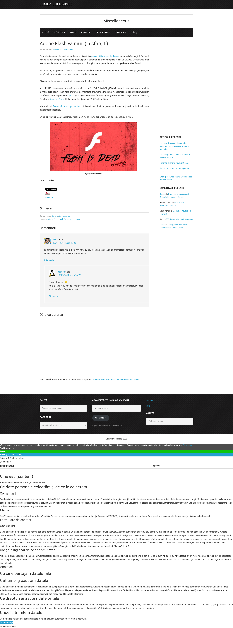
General (55, 216)
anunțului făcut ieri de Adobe (105, 56)
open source (75, 219)
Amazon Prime (57, 99)
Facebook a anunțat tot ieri (66, 106)
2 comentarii (67, 50)
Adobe (50, 219)
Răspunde (49, 260)
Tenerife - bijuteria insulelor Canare (174, 163)
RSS (148, 406)
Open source (64, 216)
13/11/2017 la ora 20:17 (68, 275)
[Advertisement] (176, 90)
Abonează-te (100, 418)
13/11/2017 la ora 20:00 (64, 243)
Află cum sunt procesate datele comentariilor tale (115, 379)
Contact (149, 401)
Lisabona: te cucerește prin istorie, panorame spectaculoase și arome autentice (174, 146)
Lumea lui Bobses (56, 4)
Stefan (163, 225)
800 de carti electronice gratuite (179, 219)
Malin (55, 239)
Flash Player (64, 219)
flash (56, 219)
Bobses (61, 272)
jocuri (71, 95)
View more (187, 445)
